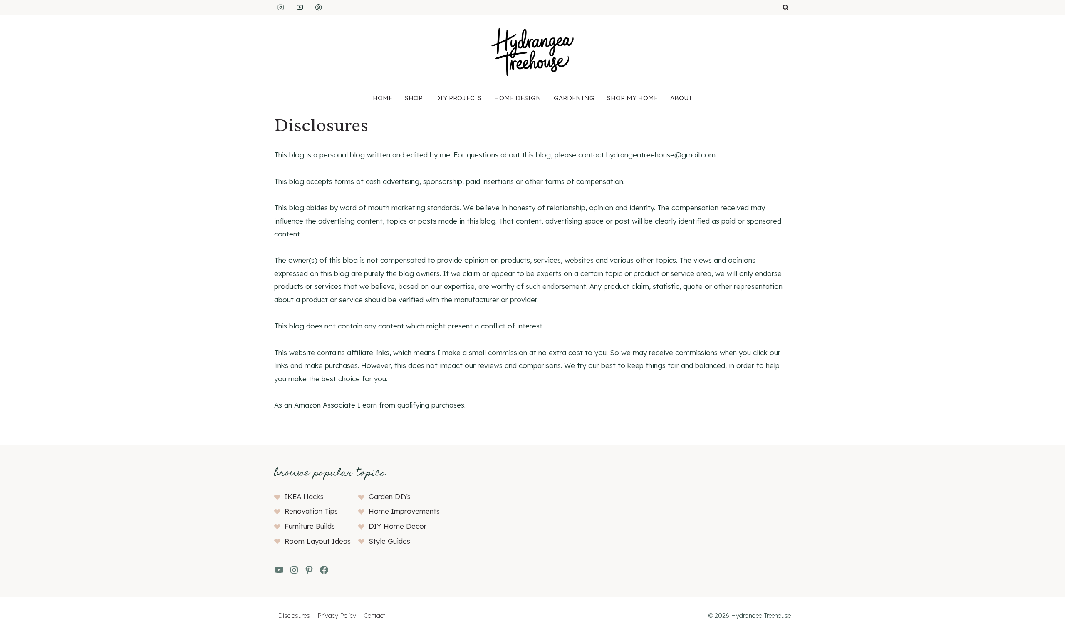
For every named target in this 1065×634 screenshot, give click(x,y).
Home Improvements (404, 511)
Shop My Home (632, 98)
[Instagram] (280, 7)
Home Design (517, 98)
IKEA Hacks (304, 496)
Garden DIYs (390, 496)
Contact (374, 615)
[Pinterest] (318, 7)
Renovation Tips (311, 511)
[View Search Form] (785, 7)
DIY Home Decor (397, 526)
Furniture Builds (310, 526)
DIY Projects (458, 98)
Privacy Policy (336, 615)
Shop (414, 98)
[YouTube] (299, 7)
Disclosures (294, 615)
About (681, 98)
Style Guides (389, 541)
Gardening (574, 98)
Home (382, 98)
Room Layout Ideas (318, 541)
